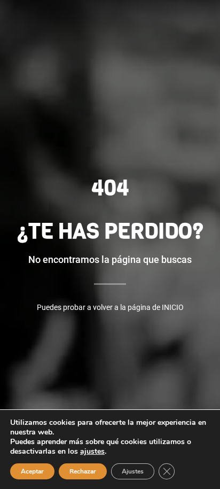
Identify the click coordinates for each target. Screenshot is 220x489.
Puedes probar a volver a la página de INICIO (110, 307)
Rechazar (82, 471)
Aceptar (32, 471)
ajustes (92, 451)
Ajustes (133, 471)
